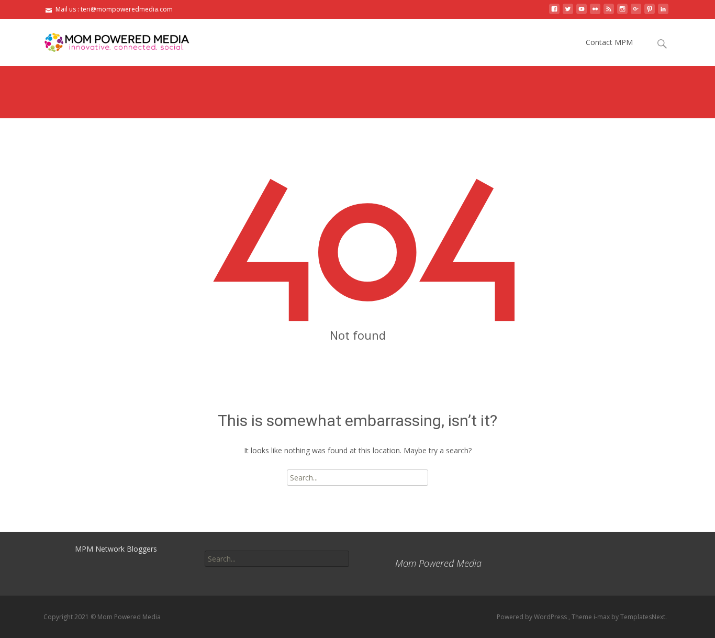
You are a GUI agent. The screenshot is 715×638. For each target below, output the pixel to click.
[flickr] (595, 13)
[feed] (609, 13)
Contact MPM (609, 42)
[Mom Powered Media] (108, 40)
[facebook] (554, 13)
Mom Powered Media (438, 563)
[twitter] (568, 13)
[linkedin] (663, 13)
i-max (602, 616)
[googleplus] (636, 13)
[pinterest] (649, 13)
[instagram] (622, 13)
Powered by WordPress (532, 616)
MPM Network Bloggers (116, 549)
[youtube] (581, 13)
